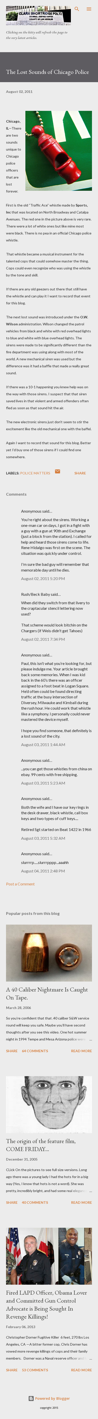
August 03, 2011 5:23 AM (43, 783)
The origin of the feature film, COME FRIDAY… (41, 1145)
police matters (35, 473)
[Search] (77, 9)
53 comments (35, 1370)
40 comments (35, 1202)
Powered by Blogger (52, 1398)
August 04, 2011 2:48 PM (43, 870)
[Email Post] (58, 473)
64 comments (35, 1051)
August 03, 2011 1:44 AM (43, 744)
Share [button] (80, 473)
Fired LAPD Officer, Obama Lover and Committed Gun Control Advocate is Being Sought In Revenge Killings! (46, 1304)
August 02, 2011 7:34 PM (43, 639)
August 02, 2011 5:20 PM (43, 578)
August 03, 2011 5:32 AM (43, 838)
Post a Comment (20, 883)
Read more (81, 1051)
